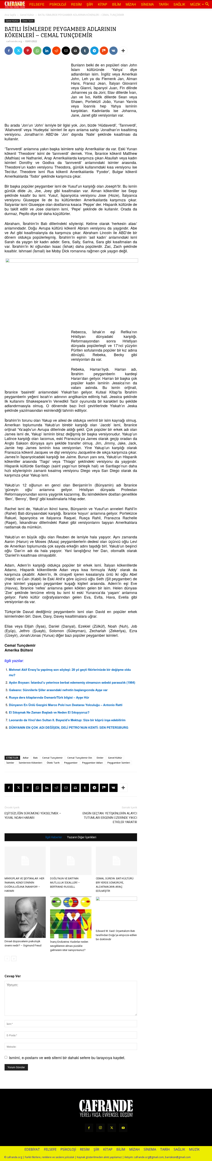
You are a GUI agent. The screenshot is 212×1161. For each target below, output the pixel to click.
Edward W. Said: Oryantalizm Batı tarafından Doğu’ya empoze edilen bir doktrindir (116, 935)
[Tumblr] (85, 50)
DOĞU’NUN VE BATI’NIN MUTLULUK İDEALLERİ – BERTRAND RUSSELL (65, 882)
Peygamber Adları (92, 762)
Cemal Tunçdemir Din (79, 757)
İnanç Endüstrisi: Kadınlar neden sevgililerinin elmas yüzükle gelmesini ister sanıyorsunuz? (69, 946)
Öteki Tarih (27, 20)
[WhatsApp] (37, 50)
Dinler (100, 757)
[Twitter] (18, 50)
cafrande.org (14, 41)
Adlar (26, 757)
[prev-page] (7, 958)
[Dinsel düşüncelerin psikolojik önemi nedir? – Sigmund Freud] (25, 917)
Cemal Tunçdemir (52, 757)
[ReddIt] (56, 50)
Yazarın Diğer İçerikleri (81, 837)
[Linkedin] (47, 50)
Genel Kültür (27, 15)
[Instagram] (100, 1128)
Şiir (90, 4)
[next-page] (13, 958)
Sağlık (179, 4)
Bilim (116, 4)
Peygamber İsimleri (118, 762)
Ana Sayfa (10, 15)
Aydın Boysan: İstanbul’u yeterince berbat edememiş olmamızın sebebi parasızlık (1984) (72, 682)
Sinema (147, 4)
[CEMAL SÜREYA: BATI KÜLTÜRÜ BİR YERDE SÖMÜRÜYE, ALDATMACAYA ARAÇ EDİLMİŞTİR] (116, 861)
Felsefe (37, 4)
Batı (35, 757)
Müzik (195, 4)
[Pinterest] (28, 50)
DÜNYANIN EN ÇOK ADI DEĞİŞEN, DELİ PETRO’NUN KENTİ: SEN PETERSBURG (68, 727)
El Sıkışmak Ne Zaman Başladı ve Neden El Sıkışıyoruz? (49, 712)
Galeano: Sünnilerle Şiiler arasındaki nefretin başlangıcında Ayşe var (58, 690)
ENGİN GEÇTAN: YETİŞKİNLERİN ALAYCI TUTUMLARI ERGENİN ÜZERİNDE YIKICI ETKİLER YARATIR (110, 817)
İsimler (10, 762)
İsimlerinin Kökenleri (30, 762)
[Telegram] (94, 50)
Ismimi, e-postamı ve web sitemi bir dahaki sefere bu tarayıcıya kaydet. (67, 1057)
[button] (207, 4)
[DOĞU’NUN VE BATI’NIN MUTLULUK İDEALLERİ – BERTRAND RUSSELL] (70, 861)
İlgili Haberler (53, 837)
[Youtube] (123, 1128)
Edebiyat (16, 4)
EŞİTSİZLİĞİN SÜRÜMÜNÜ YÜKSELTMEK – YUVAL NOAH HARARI (33, 815)
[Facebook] (9, 50)
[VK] (113, 50)
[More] (123, 50)
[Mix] (104, 50)
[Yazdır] (75, 50)
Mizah (131, 4)
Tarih (164, 4)
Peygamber (71, 762)
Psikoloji (57, 4)
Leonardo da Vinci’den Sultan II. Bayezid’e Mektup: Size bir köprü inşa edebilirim (67, 720)
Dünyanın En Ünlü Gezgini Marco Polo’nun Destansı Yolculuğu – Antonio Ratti (65, 705)
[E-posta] (66, 50)
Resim (76, 4)
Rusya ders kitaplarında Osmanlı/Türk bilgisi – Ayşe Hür (49, 697)
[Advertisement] (36, 88)
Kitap (102, 4)
